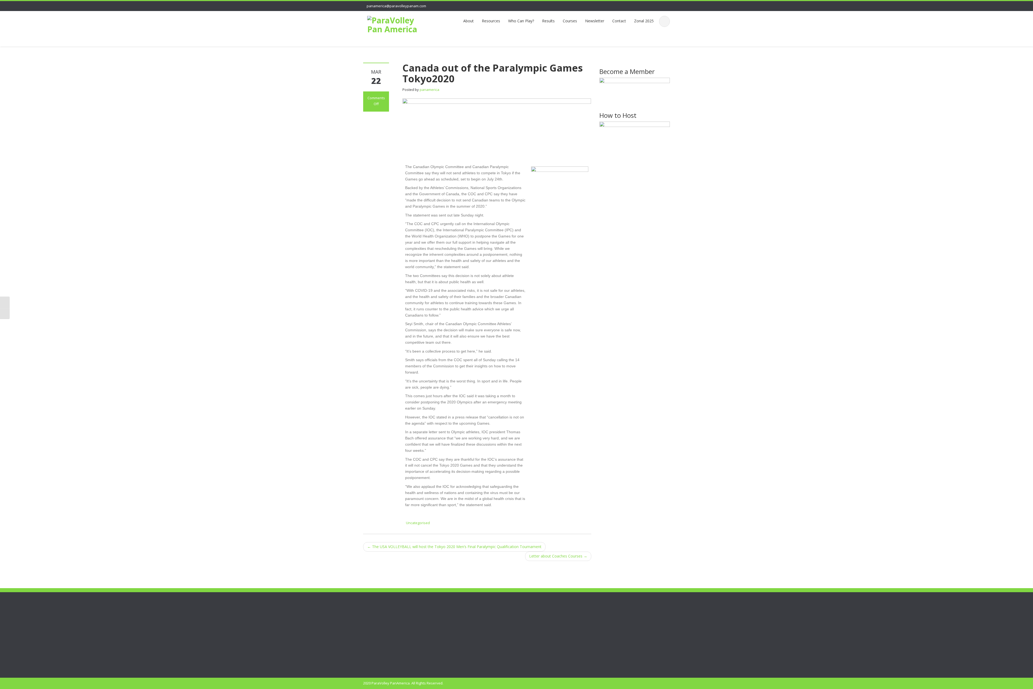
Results (548, 20)
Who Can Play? (521, 20)
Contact (619, 20)
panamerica (429, 89)
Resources (491, 20)
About (468, 20)
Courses (570, 20)
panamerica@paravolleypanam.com (396, 5)
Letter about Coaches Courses (558, 556)
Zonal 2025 (644, 20)
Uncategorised (418, 522)
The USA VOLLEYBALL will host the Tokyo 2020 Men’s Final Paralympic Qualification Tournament (454, 546)
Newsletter (594, 20)
